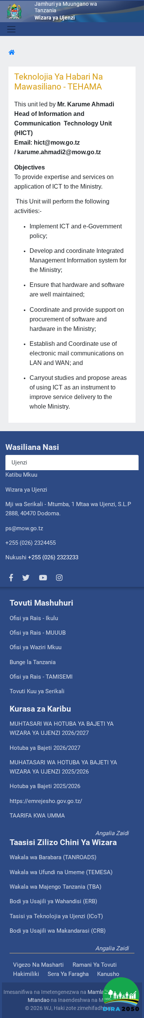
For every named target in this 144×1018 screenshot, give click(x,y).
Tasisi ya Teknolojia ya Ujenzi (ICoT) (56, 916)
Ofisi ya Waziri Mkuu (35, 647)
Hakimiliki (26, 974)
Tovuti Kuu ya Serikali (37, 691)
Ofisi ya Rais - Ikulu (34, 618)
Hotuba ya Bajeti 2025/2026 (45, 786)
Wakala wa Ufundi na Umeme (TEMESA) (61, 872)
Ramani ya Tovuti (95, 964)
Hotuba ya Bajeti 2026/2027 (45, 747)
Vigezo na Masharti (38, 964)
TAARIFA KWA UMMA (37, 815)
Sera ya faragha (68, 974)
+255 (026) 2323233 (53, 557)
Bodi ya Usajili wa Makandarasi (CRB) (58, 930)
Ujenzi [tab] (19, 462)
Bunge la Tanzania (33, 662)
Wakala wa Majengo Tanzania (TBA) (55, 886)
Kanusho (108, 974)
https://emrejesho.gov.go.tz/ (46, 801)
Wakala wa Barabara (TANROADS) (53, 857)
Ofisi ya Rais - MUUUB (38, 632)
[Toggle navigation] (10, 29)
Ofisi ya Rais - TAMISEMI (41, 676)
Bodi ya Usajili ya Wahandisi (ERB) (53, 901)
